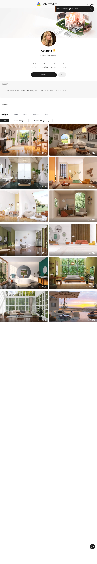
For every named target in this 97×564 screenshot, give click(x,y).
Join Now (90, 4)
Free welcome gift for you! (67, 9)
